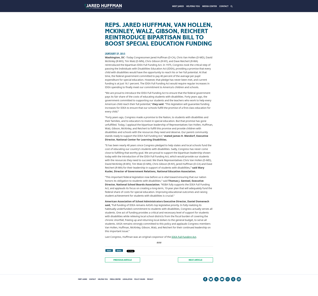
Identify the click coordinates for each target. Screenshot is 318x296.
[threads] (233, 279)
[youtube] (222, 279)
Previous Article (122, 260)
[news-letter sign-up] (239, 279)
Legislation (127, 279)
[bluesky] (211, 279)
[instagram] (227, 279)
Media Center (209, 6)
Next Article (195, 260)
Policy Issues (139, 279)
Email (119, 250)
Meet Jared (178, 6)
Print (109, 250)
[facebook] (205, 279)
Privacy (150, 279)
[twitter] (216, 279)
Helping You (193, 6)
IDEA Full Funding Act (184, 237)
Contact (223, 6)
